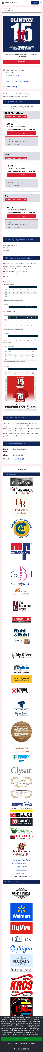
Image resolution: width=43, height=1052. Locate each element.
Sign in (35, 3)
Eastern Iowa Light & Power (21, 863)
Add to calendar (12, 75)
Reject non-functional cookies (21, 1044)
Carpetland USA (21, 866)
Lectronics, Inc (21, 873)
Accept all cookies (21, 1039)
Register (21, 62)
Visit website (17, 459)
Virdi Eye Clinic (22, 870)
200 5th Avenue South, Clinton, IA (18, 81)
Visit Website (11, 87)
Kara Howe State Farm (21, 860)
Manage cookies (22, 1049)
